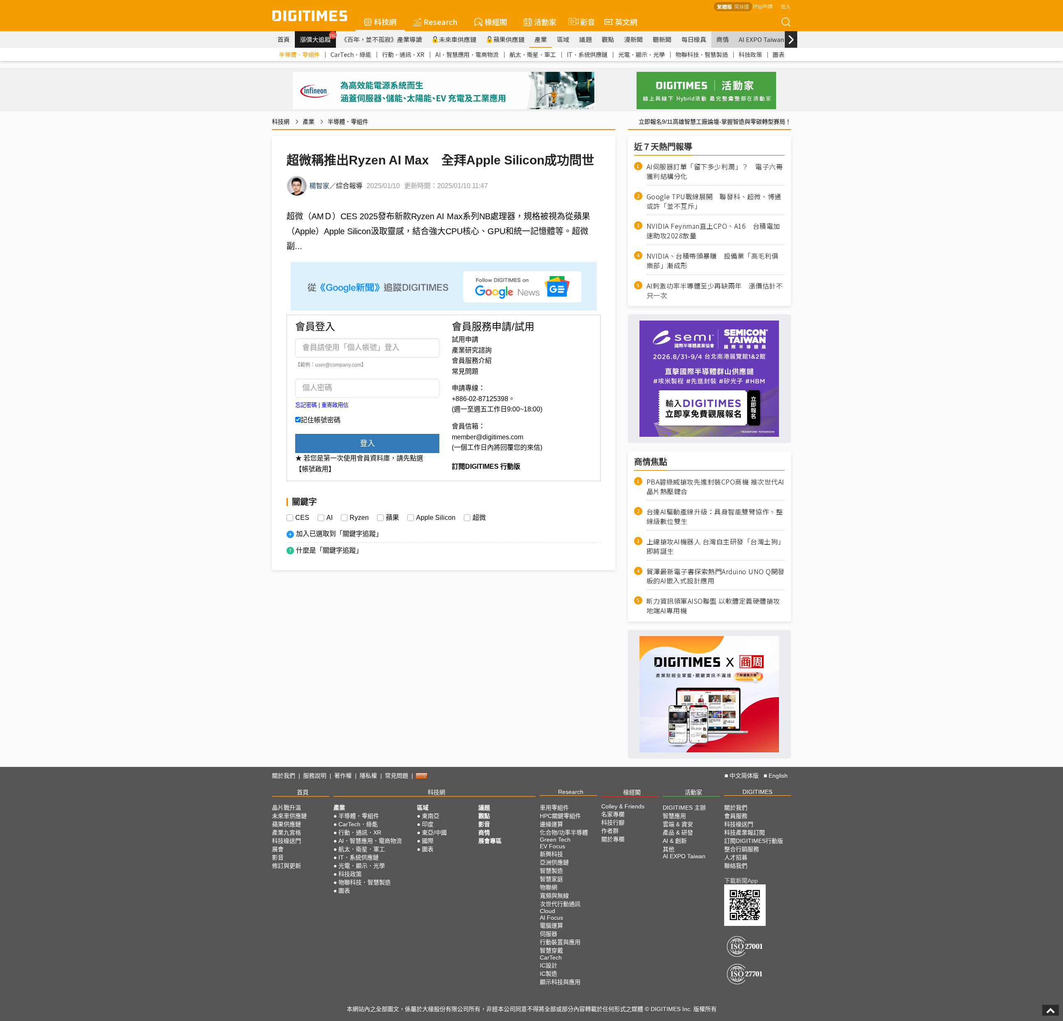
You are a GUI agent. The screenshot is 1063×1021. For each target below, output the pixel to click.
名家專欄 (613, 814)
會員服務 (735, 816)
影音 (584, 21)
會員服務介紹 (472, 360)
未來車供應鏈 (457, 39)
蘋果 (392, 517)
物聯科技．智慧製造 (702, 54)
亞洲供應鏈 (554, 862)
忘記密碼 (306, 405)
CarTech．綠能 (351, 54)
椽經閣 (496, 21)
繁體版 (724, 6)
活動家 (545, 21)
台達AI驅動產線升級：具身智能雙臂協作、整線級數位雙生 (715, 516)
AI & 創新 (675, 840)
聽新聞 (662, 39)
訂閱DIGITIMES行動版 (753, 840)
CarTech (551, 957)
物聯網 (548, 887)
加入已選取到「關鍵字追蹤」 (339, 533)
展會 (278, 849)
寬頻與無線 (554, 895)
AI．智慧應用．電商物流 (467, 54)
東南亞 (430, 816)
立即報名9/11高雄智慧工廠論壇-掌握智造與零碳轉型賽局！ (715, 121)
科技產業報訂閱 (744, 832)
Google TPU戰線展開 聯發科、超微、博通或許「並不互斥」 (714, 201)
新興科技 (551, 854)
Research (441, 21)
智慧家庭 (551, 879)
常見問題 (465, 371)
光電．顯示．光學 (641, 54)
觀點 (608, 39)
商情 (722, 39)
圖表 (778, 54)
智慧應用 (674, 816)
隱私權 (368, 775)
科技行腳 (613, 822)
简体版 (741, 6)
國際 (428, 840)
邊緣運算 (551, 824)
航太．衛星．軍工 (532, 54)
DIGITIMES (757, 791)
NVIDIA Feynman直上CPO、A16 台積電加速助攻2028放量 (713, 230)
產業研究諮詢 (472, 350)
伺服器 (548, 933)
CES (302, 517)
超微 (479, 517)
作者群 (610, 831)
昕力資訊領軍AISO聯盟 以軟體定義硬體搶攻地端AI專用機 (713, 605)
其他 (668, 849)
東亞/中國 (434, 832)
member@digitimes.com (487, 437)
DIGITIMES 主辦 (684, 807)
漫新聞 (633, 39)
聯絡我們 (735, 865)
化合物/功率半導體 (564, 832)
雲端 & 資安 (678, 824)
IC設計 (548, 965)
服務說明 (314, 775)
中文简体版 (744, 775)
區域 (563, 39)
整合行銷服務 (741, 849)
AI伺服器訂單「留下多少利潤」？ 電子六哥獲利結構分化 (715, 171)
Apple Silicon (436, 517)
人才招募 (735, 857)
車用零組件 (554, 807)
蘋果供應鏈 (508, 39)
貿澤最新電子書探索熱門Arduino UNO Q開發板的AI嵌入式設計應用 (716, 576)
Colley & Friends (622, 806)
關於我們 (283, 775)
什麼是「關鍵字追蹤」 (329, 550)
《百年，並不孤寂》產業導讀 (381, 39)
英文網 (626, 21)
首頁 (283, 39)
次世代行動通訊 (560, 904)
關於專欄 (613, 839)
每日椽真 (693, 39)
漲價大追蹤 (318, 38)
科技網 (385, 21)
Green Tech (555, 839)
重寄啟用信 (334, 405)
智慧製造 (551, 870)
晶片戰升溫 (286, 807)
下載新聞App (741, 880)
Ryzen (359, 517)
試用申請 (465, 339)
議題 (585, 39)
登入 (786, 6)
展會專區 (490, 840)
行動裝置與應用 (560, 942)
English (778, 775)
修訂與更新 (286, 865)
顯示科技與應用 (560, 982)
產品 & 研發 (678, 832)
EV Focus (552, 846)
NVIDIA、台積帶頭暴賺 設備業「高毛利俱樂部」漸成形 (713, 260)
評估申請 (762, 6)
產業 (540, 39)
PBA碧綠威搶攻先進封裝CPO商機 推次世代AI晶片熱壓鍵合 (715, 486)
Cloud (547, 911)
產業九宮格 (286, 832)
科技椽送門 (286, 840)
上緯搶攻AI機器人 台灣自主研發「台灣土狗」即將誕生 (716, 546)
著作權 (343, 775)
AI (329, 517)
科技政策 (750, 54)
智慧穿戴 (551, 950)
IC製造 (548, 973)
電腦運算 (551, 925)
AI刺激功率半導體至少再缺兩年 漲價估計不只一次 (715, 290)
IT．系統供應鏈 (587, 54)
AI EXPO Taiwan (761, 39)
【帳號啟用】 (315, 469)
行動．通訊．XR (403, 54)
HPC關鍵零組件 (560, 816)
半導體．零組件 (299, 54)
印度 (428, 824)
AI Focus (551, 917)
